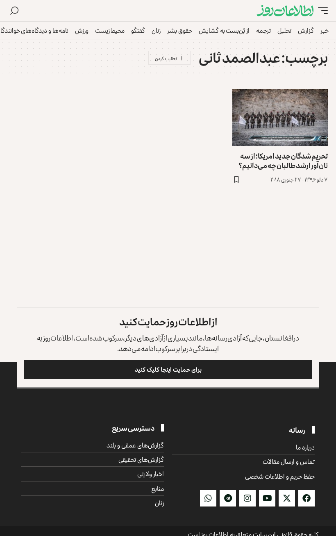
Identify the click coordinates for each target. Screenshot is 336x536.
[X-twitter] (287, 498)
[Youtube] (267, 498)
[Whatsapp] (208, 498)
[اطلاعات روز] (285, 11)
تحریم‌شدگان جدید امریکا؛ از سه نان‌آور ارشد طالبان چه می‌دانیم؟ (283, 160)
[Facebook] (306, 498)
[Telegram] (228, 498)
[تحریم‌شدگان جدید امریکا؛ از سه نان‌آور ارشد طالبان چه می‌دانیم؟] (280, 117)
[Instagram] (247, 498)
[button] (321, 11)
